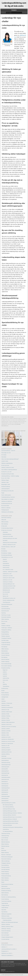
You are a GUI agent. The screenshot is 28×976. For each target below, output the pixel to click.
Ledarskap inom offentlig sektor (7, 739)
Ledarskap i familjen (5, 713)
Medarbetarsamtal (6, 590)
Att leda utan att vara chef (6, 530)
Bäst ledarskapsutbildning (8, 804)
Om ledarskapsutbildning (8, 831)
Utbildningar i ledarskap (6, 928)
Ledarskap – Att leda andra (6, 703)
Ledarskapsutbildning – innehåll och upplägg (10, 476)
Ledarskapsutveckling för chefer (9, 586)
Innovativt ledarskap (5, 655)
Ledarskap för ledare (5, 705)
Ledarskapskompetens (5, 777)
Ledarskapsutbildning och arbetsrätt (10, 819)
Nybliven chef (5, 596)
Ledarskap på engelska (6, 749)
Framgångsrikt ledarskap (6, 638)
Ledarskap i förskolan (5, 720)
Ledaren (3, 699)
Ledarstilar (5, 676)
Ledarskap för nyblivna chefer (8, 577)
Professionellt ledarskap (6, 875)
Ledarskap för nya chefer (8, 575)
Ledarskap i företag (5, 718)
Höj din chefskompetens (6, 495)
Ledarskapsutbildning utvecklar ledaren (10, 823)
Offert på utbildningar (5, 861)
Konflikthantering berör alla (6, 503)
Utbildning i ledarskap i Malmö (7, 926)
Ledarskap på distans (5, 747)
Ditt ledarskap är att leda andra (7, 490)
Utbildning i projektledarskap (7, 463)
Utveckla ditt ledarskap (5, 930)
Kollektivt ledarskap (5, 661)
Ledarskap (3, 701)
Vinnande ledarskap (5, 939)
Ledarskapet (3, 756)
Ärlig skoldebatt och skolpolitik (7, 499)
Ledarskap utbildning (5, 754)
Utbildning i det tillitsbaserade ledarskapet (9, 922)
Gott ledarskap (4, 646)
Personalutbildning (5, 865)
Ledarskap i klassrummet (6, 724)
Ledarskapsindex (4, 775)
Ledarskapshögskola (5, 488)
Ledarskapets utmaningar (6, 758)
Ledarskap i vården (5, 735)
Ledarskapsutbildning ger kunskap (9, 811)
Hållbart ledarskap (4, 648)
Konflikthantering (4, 688)
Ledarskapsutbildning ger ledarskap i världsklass (12, 813)
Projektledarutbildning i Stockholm (8, 497)
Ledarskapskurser (4, 783)
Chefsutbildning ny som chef (7, 557)
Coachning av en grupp (5, 615)
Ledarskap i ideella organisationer (8, 722)
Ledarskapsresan (4, 792)
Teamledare (5, 540)
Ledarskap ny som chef (7, 579)
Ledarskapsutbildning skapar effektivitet (10, 821)
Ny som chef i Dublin (5, 478)
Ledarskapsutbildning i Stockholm (9, 815)
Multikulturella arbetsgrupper (7, 856)
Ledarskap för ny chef (7, 573)
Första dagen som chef (6, 452)
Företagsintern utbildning (6, 629)
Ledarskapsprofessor (5, 787)
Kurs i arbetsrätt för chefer (8, 569)
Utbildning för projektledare (6, 918)
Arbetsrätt (5, 559)
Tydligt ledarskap (4, 907)
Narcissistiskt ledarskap (6, 858)
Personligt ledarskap (5, 869)
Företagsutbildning (5, 632)
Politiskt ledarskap (5, 871)
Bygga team (5, 670)
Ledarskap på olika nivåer (6, 752)
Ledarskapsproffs (4, 790)
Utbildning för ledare (5, 916)
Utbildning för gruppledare (6, 914)
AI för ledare (3, 454)
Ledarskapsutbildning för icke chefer (10, 538)
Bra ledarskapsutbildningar (6, 555)
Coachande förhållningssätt (6, 604)
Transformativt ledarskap (6, 901)
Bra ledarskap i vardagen (6, 553)
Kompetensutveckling (5, 668)
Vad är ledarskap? (4, 932)
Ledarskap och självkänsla (6, 501)
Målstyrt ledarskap (5, 844)
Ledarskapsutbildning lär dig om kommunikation (12, 817)
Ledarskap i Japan (5, 482)
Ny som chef (5, 594)
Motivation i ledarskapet (6, 854)
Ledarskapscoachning (5, 762)
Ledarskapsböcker (5, 760)
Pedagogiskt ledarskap (5, 863)
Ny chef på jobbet (6, 592)
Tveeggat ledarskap (5, 905)
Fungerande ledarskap (5, 642)
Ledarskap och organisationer (7, 743)
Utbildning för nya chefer (6, 953)
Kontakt (2, 690)
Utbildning (5, 684)
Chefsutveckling (6, 567)
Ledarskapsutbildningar (7, 825)
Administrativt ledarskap (6, 517)
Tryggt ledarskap (4, 903)
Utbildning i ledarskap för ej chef (9, 544)
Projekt (2, 492)
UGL (4, 682)
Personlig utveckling (5, 867)
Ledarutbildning (6, 829)
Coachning (3, 612)
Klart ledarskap (4, 657)
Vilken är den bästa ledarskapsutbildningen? (10, 459)
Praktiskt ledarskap (5, 873)
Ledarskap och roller (5, 745)
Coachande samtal (5, 610)
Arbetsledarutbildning (7, 534)
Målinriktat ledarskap (5, 842)
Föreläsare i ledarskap (5, 625)
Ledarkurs (5, 672)
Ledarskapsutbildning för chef (8, 583)
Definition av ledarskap (5, 507)
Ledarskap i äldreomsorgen (6, 711)
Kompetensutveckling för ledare (7, 473)
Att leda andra (4, 526)
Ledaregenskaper (4, 697)
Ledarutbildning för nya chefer (8, 588)
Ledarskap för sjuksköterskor (7, 707)
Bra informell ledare (5, 505)
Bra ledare (3, 548)
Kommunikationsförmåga (6, 663)
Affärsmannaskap (4, 521)
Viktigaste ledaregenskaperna (7, 937)
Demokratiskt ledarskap (6, 617)
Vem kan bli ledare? (5, 935)
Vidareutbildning (6, 686)
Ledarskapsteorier (4, 800)
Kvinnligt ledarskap (5, 694)
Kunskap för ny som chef (6, 471)
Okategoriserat (4, 951)
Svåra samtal (5, 680)
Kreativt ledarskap (5, 692)
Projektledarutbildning (7, 920)
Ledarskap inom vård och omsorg (8, 741)
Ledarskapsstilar (4, 794)
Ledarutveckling (6, 678)
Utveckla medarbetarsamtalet (8, 600)
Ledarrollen (5, 674)
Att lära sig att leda (5, 465)
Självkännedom (4, 886)
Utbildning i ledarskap (5, 924)
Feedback (3, 623)
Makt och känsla (4, 839)
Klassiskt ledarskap (5, 659)
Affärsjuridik (3, 519)
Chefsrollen (5, 561)
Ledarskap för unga (5, 709)
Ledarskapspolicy (4, 785)
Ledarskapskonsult (5, 779)
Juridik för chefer (4, 461)
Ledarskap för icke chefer (8, 536)
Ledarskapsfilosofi (5, 771)
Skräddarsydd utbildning (6, 890)
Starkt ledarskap (4, 894)
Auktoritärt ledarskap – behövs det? (8, 546)
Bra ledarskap (4, 551)
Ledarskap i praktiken (5, 728)
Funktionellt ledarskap (5, 644)
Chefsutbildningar (6, 565)
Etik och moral (4, 621)
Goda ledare (3, 457)
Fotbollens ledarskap (5, 636)
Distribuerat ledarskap (5, 486)
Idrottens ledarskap (5, 653)
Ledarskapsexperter (5, 766)
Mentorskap (3, 850)
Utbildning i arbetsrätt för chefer (7, 467)
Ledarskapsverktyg (5, 835)
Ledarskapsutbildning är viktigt (9, 808)
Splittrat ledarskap (5, 892)
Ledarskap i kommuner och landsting (8, 726)
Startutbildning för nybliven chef (9, 598)
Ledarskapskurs (4, 781)
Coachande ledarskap (5, 608)
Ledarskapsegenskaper (6, 764)
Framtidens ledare (4, 640)
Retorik (2, 882)
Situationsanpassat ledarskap (7, 884)
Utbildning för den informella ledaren (10, 542)
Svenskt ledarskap (5, 899)
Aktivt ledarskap (4, 523)
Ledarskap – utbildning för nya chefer (10, 571)
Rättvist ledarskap (5, 878)
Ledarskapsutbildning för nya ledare (8, 802)
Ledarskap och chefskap (7, 581)
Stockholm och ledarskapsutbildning (8, 897)
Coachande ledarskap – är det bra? (8, 450)
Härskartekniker (4, 651)
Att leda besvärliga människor (7, 528)
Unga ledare (3, 909)
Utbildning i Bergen (5, 480)
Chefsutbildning (6, 563)
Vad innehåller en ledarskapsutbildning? (9, 469)
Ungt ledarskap (4, 911)
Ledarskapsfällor (4, 768)
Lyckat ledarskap (4, 837)
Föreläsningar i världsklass (6, 627)
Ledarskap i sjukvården (6, 730)
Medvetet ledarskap (5, 846)
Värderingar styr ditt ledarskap (7, 512)
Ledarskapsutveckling (5, 833)
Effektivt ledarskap (5, 619)
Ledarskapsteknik (4, 798)
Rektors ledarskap (5, 880)
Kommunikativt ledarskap (6, 665)
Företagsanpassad (5, 509)
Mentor (2, 848)
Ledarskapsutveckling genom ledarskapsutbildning (13, 827)
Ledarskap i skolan (5, 732)
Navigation (14, 10)
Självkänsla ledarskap (5, 888)
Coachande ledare (4, 606)
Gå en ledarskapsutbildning (8, 806)
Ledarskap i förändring (5, 716)
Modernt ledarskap (5, 852)
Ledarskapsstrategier (5, 796)
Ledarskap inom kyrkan (6, 737)
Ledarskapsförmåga (5, 773)
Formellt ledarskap (5, 634)
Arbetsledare (5, 532)
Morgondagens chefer (5, 484)
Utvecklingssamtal (6, 602)
